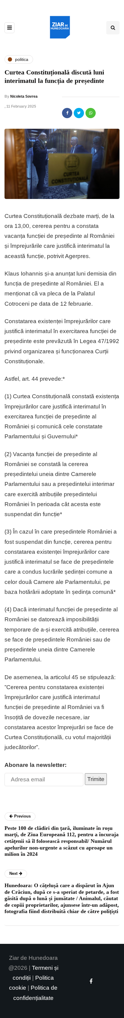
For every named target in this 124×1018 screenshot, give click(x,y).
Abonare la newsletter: (36, 765)
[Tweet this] (79, 113)
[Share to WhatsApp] (90, 113)
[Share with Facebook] (67, 113)
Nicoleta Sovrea (24, 96)
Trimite (95, 779)
